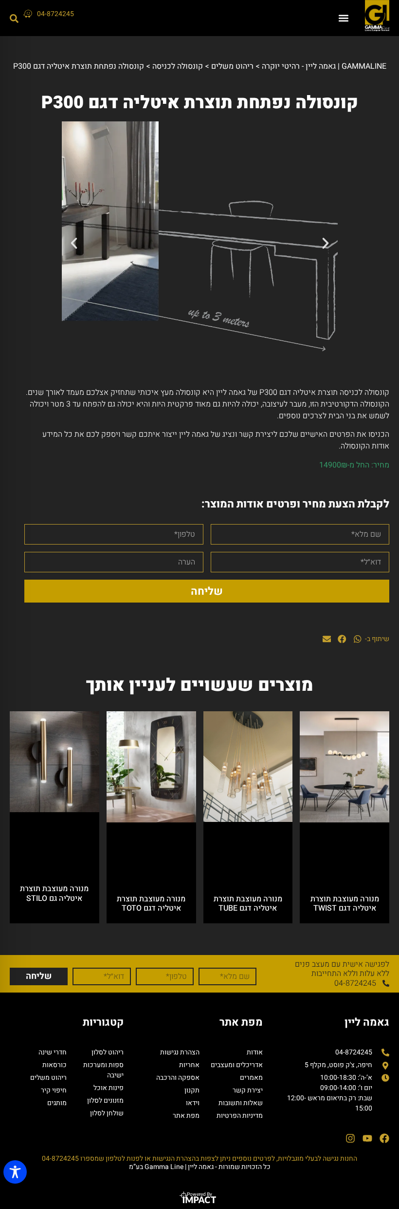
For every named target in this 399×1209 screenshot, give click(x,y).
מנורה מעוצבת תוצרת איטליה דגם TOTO (151, 903)
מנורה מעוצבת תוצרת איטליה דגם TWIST (344, 903)
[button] (343, 18)
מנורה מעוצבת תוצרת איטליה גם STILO (54, 893)
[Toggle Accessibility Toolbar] (15, 1172)
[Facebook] (384, 1138)
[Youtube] (367, 1138)
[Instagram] (350, 1138)
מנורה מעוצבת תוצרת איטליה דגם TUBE (248, 903)
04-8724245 (55, 14)
